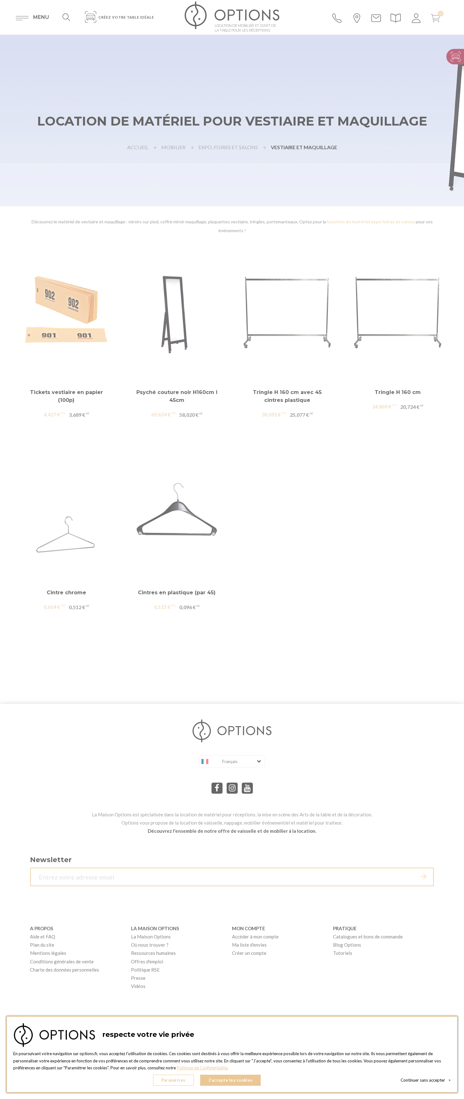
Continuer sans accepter (426, 1080)
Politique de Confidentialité (202, 1067)
